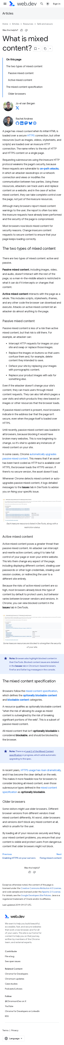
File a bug (9, 956)
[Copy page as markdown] (45, 48)
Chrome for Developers (16, 973)
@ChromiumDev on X (15, 1001)
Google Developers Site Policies (36, 895)
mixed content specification (41, 691)
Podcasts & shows (13, 988)
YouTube (9, 1006)
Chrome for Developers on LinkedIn (22, 1011)
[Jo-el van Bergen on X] (17, 108)
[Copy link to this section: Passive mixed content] (37, 321)
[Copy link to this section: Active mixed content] (36, 537)
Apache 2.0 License (51, 892)
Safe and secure (45, 24)
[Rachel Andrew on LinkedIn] (21, 124)
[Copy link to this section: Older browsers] (28, 802)
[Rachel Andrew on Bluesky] (30, 124)
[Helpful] (21, 30)
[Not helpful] (26, 30)
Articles (7, 13)
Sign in (56, 3)
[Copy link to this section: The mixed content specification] (58, 681)
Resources (28, 24)
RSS (7, 1016)
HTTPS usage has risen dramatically (41, 770)
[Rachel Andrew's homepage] (35, 124)
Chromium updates (14, 978)
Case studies (11, 983)
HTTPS (31, 135)
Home (5, 24)
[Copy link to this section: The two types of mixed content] (58, 249)
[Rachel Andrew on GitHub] (17, 124)
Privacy (14, 1030)
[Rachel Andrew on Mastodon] (26, 124)
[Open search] (42, 4)
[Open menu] (5, 3)
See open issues (12, 961)
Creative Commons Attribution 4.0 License (41, 888)
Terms (5, 1030)
